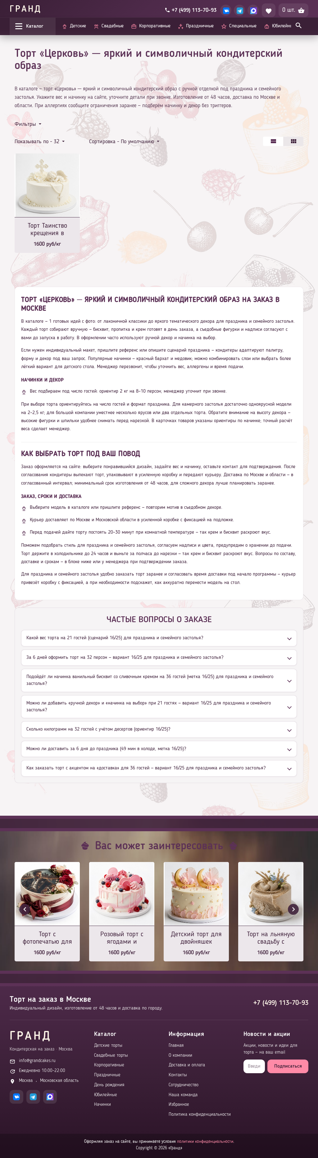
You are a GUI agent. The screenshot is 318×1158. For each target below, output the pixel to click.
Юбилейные (105, 1095)
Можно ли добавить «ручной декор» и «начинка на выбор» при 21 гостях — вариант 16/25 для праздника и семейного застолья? (148, 707)
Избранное (179, 1104)
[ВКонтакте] (225, 10)
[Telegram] (239, 10)
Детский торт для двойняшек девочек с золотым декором (196, 938)
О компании (180, 1055)
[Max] (253, 10)
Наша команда (183, 1095)
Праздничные (107, 1075)
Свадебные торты (111, 1055)
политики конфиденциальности (205, 1141)
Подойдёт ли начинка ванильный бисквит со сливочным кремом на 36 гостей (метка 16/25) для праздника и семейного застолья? (149, 680)
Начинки (102, 1104)
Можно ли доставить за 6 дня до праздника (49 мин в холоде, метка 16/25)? (106, 748)
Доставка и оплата (187, 1065)
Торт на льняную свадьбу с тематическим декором (271, 938)
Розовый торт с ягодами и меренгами (121, 938)
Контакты (178, 1075)
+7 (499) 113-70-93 (280, 1003)
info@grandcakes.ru (37, 1061)
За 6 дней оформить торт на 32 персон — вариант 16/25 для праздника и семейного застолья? (124, 657)
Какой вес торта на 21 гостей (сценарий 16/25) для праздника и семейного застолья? (114, 638)
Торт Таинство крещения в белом (47, 230)
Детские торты (108, 1045)
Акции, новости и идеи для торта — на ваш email (270, 1049)
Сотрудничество (183, 1085)
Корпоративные (109, 1065)
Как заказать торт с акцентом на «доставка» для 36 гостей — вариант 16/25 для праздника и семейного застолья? (146, 768)
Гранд (26, 9)
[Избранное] (268, 10)
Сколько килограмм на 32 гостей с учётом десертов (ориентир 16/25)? (98, 729)
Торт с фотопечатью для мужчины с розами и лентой (47, 938)
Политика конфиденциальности (200, 1114)
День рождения (109, 1085)
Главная (176, 1045)
